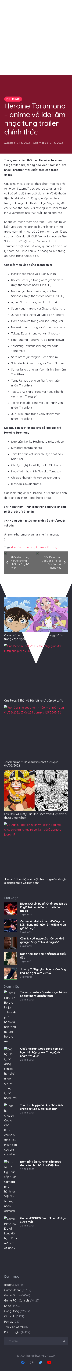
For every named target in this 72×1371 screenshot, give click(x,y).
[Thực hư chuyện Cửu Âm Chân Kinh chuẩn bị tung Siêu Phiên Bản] (10, 1130)
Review (8, 1321)
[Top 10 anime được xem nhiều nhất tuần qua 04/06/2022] (36, 732)
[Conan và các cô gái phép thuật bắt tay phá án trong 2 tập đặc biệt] (36, 614)
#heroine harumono (22, 547)
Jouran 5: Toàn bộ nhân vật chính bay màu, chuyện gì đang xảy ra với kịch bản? (35, 881)
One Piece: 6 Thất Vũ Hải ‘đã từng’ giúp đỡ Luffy (33, 700)
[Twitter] (40, 1362)
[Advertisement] (36, 37)
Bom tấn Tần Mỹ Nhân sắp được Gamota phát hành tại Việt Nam (40, 1163)
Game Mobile (12, 1290)
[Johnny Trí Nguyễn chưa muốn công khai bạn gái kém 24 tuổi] (10, 974)
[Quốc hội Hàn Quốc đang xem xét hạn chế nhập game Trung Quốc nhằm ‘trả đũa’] (10, 1074)
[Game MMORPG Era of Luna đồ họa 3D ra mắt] (10, 1243)
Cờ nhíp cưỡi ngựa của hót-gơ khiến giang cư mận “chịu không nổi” (42, 940)
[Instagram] (31, 1362)
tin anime (40, 547)
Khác (7, 1306)
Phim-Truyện (12, 1332)
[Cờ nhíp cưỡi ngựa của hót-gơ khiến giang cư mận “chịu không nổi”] (10, 943)
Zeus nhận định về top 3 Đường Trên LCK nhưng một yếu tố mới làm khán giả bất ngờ (43, 924)
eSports (9, 1284)
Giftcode (9, 1316)
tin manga (53, 547)
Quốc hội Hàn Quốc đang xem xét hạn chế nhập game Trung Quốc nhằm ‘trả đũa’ (41, 1052)
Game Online (12, 1295)
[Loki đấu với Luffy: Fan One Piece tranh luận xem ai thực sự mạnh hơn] (36, 790)
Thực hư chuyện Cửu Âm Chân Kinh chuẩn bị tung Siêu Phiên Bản (41, 1107)
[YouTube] (49, 1362)
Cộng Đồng (11, 1311)
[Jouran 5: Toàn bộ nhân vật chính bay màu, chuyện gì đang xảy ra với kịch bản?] (36, 849)
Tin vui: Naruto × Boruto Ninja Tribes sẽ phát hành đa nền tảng (43, 994)
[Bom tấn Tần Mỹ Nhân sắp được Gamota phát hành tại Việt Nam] (10, 1187)
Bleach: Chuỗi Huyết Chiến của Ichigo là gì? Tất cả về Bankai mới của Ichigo (43, 907)
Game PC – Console (16, 1300)
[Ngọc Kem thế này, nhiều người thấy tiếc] (10, 958)
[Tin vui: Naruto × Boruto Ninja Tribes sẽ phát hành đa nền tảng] (10, 1017)
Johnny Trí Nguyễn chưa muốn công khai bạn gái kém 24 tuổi (43, 971)
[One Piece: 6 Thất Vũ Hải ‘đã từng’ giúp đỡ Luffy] (36, 670)
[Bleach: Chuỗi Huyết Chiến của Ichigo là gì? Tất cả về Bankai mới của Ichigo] (10, 908)
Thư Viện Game (14, 1327)
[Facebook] (23, 1362)
